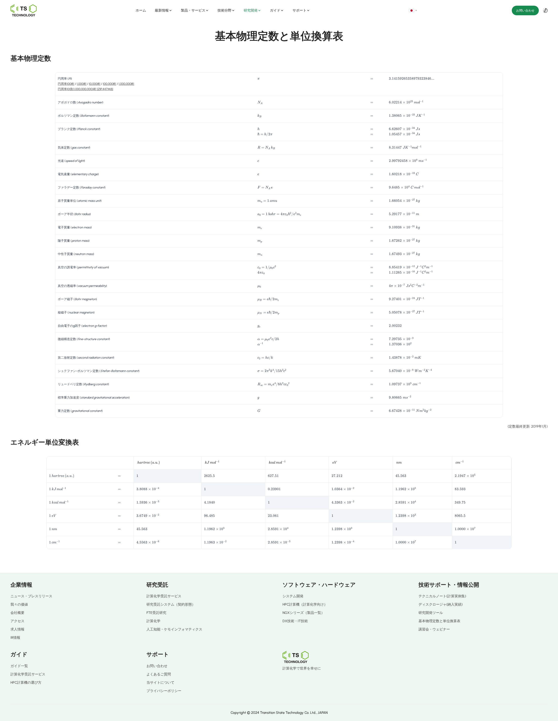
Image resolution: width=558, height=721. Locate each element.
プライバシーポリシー (163, 691)
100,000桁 (109, 84)
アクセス (17, 621)
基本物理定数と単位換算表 (439, 621)
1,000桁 (82, 84)
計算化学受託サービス (163, 596)
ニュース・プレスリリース (31, 596)
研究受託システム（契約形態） (170, 604)
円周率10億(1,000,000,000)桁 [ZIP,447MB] (85, 89)
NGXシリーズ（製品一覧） (303, 613)
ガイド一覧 (19, 666)
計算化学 (153, 621)
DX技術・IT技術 (295, 621)
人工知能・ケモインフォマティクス (174, 629)
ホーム (141, 10)
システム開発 (292, 596)
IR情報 (15, 637)
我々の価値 (19, 604)
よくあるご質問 (158, 674)
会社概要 (17, 613)
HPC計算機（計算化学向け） (304, 604)
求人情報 (17, 629)
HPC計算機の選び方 (25, 682)
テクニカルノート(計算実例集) (442, 596)
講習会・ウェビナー (434, 629)
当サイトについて (160, 682)
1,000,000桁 (126, 84)
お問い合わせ (525, 10)
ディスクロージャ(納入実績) (440, 604)
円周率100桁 (66, 84)
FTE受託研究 (156, 613)
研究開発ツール (430, 613)
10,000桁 (94, 84)
